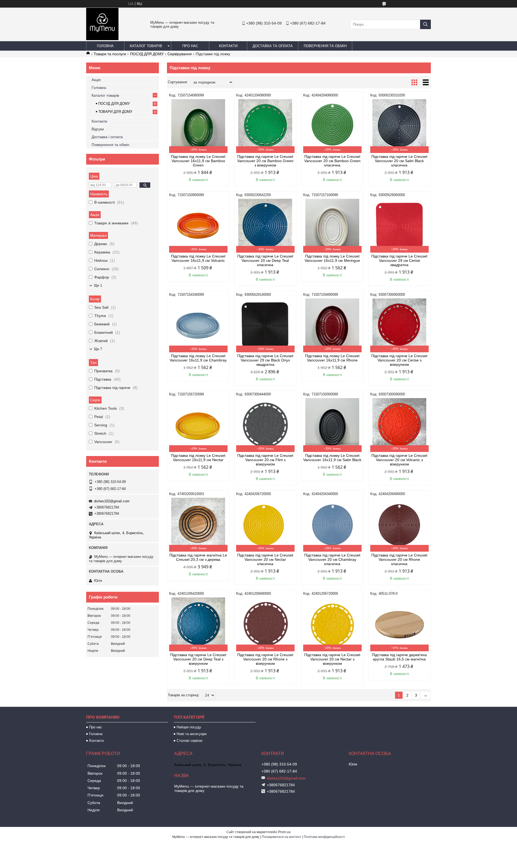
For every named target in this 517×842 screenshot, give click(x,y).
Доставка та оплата (273, 46)
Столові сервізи (189, 741)
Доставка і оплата (107, 137)
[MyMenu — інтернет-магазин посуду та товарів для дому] (102, 39)
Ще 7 (98, 349)
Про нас (190, 46)
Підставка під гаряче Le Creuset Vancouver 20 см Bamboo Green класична (332, 160)
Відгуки (98, 129)
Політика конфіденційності (324, 837)
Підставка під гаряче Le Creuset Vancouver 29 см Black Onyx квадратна (265, 360)
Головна (105, 46)
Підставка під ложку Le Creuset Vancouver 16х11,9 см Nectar (198, 457)
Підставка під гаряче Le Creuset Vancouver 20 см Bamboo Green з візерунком (265, 160)
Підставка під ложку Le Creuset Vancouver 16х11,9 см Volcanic (198, 258)
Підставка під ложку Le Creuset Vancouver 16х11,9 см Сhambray (198, 358)
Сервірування (179, 54)
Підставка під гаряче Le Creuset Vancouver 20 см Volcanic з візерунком (399, 459)
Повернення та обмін (325, 46)
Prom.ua (284, 832)
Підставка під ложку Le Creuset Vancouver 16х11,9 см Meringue (332, 258)
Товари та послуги (110, 54)
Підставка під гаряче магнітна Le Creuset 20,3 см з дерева (198, 557)
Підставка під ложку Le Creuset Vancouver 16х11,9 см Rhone (332, 358)
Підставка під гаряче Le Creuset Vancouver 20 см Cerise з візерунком (399, 360)
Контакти (228, 46)
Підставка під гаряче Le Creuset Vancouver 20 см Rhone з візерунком (265, 659)
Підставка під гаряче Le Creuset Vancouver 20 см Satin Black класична (399, 160)
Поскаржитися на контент (281, 837)
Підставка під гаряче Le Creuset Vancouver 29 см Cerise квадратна (399, 260)
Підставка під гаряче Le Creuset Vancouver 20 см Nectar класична (265, 559)
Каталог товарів (146, 46)
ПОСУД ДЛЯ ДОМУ (147, 54)
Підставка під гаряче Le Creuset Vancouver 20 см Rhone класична (399, 559)
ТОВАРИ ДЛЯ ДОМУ (115, 112)
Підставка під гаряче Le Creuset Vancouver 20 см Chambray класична (332, 559)
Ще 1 (98, 285)
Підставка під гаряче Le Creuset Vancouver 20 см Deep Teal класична (265, 260)
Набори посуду (189, 727)
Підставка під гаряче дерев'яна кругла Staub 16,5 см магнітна (399, 657)
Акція (96, 80)
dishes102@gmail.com (112, 501)
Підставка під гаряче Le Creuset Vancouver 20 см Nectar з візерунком (332, 659)
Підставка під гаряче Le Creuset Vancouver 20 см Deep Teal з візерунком (198, 659)
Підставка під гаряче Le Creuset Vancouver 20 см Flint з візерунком (265, 459)
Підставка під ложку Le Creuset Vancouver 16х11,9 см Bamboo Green (198, 160)
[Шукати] (425, 24)
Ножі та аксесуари (192, 734)
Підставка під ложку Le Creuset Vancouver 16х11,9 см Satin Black (332, 457)
